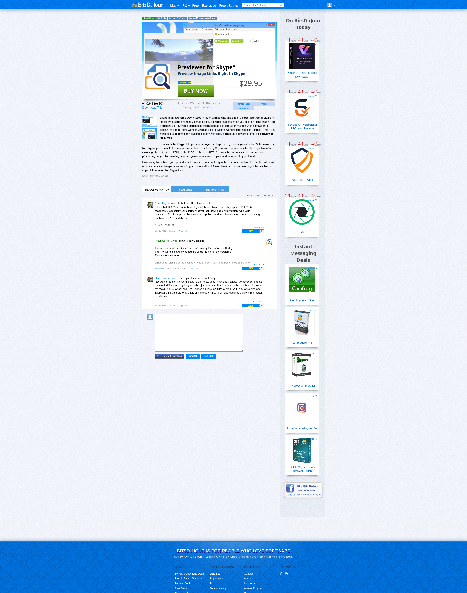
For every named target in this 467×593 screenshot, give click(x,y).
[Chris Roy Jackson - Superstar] (151, 206)
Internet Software (177, 18)
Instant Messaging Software (202, 18)
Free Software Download (189, 578)
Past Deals (181, 588)
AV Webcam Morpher (302, 385)
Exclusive (209, 5)
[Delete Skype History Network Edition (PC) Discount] (301, 449)
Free (195, 5)
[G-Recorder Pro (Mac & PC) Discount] (301, 321)
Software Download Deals (189, 573)
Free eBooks (228, 5)
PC (185, 5)
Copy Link (183, 230)
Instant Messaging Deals (303, 253)
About (247, 578)
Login (193, 356)
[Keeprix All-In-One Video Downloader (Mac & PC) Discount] (301, 55)
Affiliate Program (253, 588)
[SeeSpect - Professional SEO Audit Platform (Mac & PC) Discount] (301, 107)
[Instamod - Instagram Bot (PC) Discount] (301, 406)
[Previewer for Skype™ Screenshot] (149, 121)
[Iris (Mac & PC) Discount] (301, 210)
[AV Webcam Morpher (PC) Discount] (301, 364)
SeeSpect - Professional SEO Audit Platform (302, 126)
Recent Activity (217, 588)
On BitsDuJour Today (303, 23)
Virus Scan (243, 108)
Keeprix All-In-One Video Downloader (302, 74)
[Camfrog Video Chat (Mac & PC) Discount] (301, 278)
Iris (302, 232)
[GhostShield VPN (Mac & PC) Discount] (301, 159)
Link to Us (250, 583)
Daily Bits (214, 573)
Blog (212, 583)
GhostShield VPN (302, 180)
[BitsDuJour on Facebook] (282, 573)
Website (265, 103)
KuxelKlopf (149, 18)
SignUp (209, 356)
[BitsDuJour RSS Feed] (287, 573)
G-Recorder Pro (302, 343)
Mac (173, 5)
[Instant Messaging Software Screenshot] (149, 133)
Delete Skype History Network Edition (302, 469)
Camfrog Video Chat (302, 300)
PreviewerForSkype (166, 240)
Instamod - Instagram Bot (302, 428)
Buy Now (196, 90)
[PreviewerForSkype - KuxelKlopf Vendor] (269, 243)
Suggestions (216, 578)
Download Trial (152, 108)
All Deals (161, 18)
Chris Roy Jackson (165, 203)
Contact (248, 573)
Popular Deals (183, 583)
